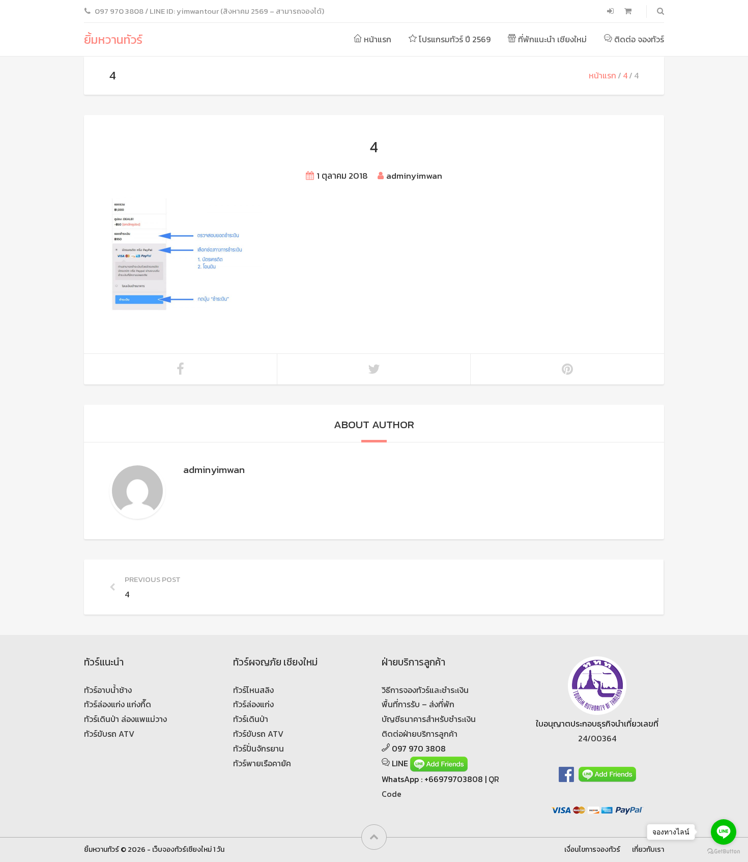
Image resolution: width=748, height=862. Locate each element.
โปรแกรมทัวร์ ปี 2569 (454, 39)
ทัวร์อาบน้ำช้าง (108, 690)
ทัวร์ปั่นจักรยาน (258, 748)
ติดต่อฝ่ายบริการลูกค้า (419, 734)
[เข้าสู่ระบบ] (611, 11)
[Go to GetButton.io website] (723, 851)
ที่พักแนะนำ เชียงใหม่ (551, 39)
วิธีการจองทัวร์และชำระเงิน (425, 690)
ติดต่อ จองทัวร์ (638, 39)
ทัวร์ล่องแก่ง (253, 704)
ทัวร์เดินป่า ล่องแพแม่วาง (125, 719)
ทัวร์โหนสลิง (253, 690)
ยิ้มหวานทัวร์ (113, 39)
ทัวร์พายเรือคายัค (262, 763)
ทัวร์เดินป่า (250, 719)
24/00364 (597, 738)
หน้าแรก (376, 39)
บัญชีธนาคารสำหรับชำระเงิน (429, 719)
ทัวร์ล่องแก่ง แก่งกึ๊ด (117, 704)
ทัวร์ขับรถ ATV (109, 734)
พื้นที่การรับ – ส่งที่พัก (418, 704)
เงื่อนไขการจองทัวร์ (592, 849)
